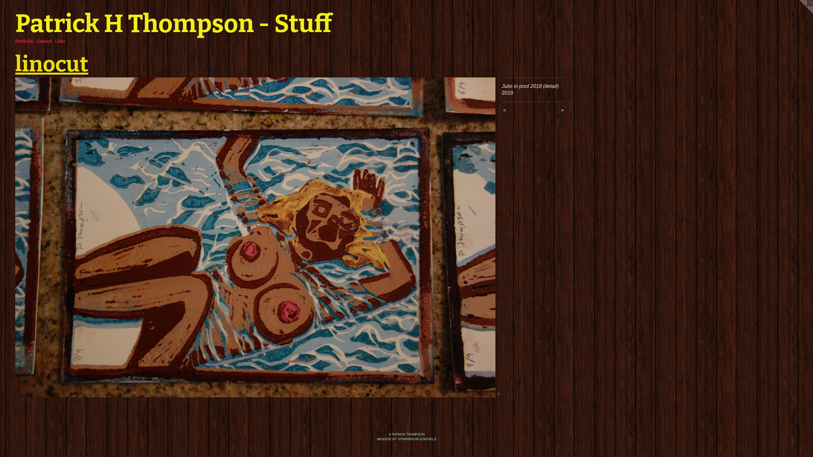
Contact (44, 41)
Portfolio (24, 41)
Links (60, 41)
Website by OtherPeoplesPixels (406, 439)
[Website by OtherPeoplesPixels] (800, 12)
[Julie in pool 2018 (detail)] (255, 237)
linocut (51, 64)
